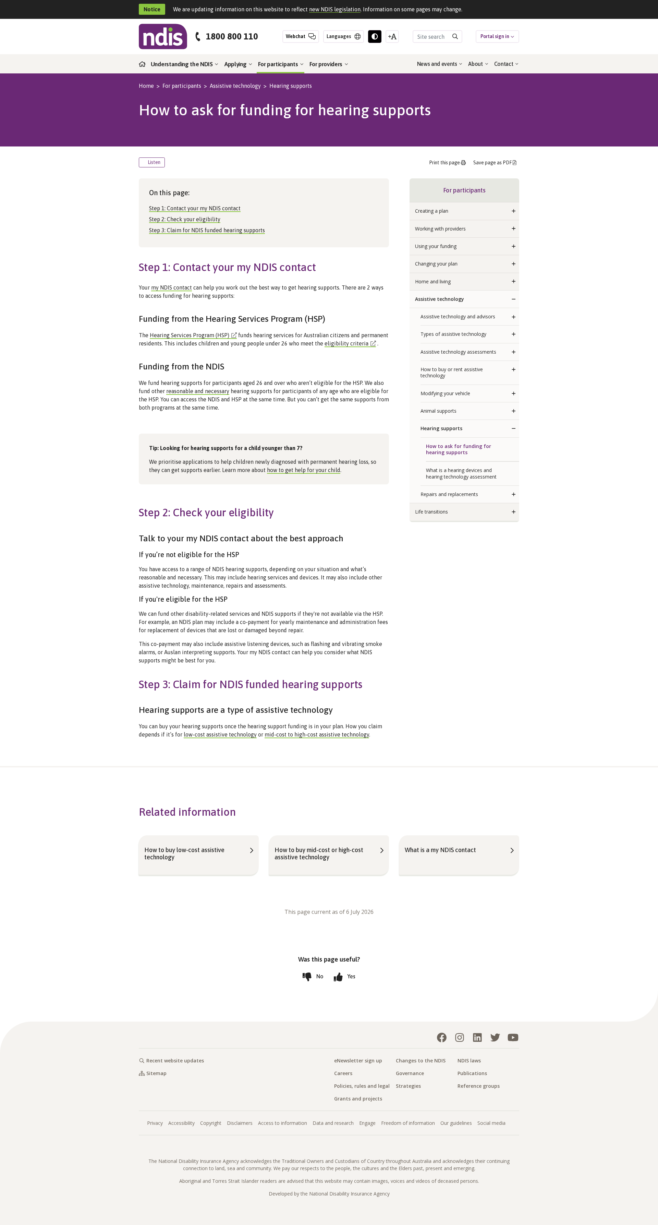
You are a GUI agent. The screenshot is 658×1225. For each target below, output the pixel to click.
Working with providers (440, 228)
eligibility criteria (346, 343)
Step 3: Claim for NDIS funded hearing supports (207, 230)
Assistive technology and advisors (458, 316)
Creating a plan (431, 211)
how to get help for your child (303, 470)
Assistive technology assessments (458, 352)
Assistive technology (235, 86)
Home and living (433, 281)
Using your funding (435, 246)
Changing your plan (436, 263)
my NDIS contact (171, 287)
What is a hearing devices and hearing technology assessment (461, 473)
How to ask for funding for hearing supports (458, 449)
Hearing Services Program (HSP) (189, 335)
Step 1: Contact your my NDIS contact (195, 208)
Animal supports (438, 411)
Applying (236, 64)
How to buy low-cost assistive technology (184, 853)
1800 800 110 (232, 37)
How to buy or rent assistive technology (452, 372)
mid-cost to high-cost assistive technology (317, 734)
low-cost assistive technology (220, 734)
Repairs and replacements (449, 494)
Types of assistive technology (453, 334)
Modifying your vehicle (445, 393)
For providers (326, 64)
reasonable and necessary (197, 391)
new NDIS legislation (335, 9)
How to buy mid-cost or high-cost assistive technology (319, 853)
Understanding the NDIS (182, 64)
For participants (278, 64)
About (476, 64)
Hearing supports (290, 86)
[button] (514, 211)
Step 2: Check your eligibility (184, 219)
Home (146, 86)
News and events (438, 64)
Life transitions (431, 511)
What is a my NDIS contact (440, 849)
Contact (504, 64)
